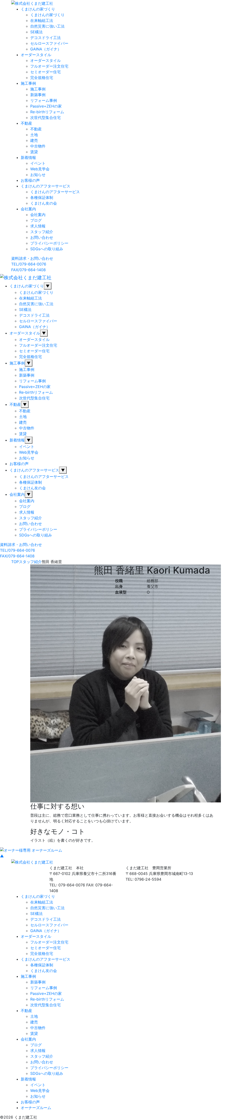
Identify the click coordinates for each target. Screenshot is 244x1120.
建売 (34, 140)
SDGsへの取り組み (46, 248)
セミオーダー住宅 (45, 71)
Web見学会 (40, 169)
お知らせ (38, 174)
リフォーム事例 (43, 100)
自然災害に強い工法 (47, 26)
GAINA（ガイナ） (45, 49)
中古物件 (38, 146)
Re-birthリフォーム (47, 111)
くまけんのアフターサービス (45, 186)
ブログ (36, 220)
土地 (34, 134)
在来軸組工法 (41, 20)
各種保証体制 (41, 197)
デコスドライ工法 (45, 37)
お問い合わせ (41, 237)
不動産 (26, 123)
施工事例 (28, 83)
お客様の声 (30, 180)
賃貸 (34, 151)
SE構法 (36, 31)
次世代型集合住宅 (45, 117)
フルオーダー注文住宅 (49, 66)
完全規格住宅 (41, 77)
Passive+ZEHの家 (46, 106)
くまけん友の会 (43, 203)
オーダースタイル (36, 54)
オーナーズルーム (36, 1107)
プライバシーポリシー (49, 243)
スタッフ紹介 (41, 231)
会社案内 (28, 208)
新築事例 (38, 94)
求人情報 (38, 226)
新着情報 (28, 157)
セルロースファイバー (49, 43)
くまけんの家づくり (38, 9)
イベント (38, 163)
